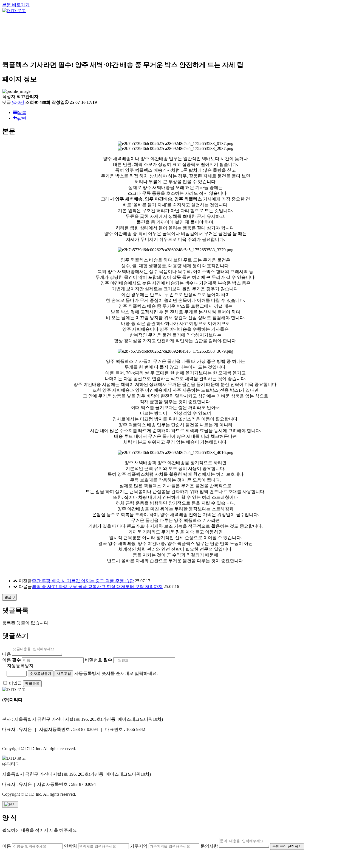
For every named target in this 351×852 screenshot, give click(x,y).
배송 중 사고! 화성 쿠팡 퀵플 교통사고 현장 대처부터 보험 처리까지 (97, 586)
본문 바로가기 (16, 4)
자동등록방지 (20, 665)
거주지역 (139, 846)
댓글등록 (32, 683)
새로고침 (64, 674)
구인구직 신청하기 (287, 846)
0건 (20, 102)
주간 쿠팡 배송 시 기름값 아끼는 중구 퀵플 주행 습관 (83, 580)
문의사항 (209, 846)
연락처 (70, 846)
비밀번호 (98, 660)
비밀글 (15, 683)
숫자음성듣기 (40, 674)
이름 (11, 660)
